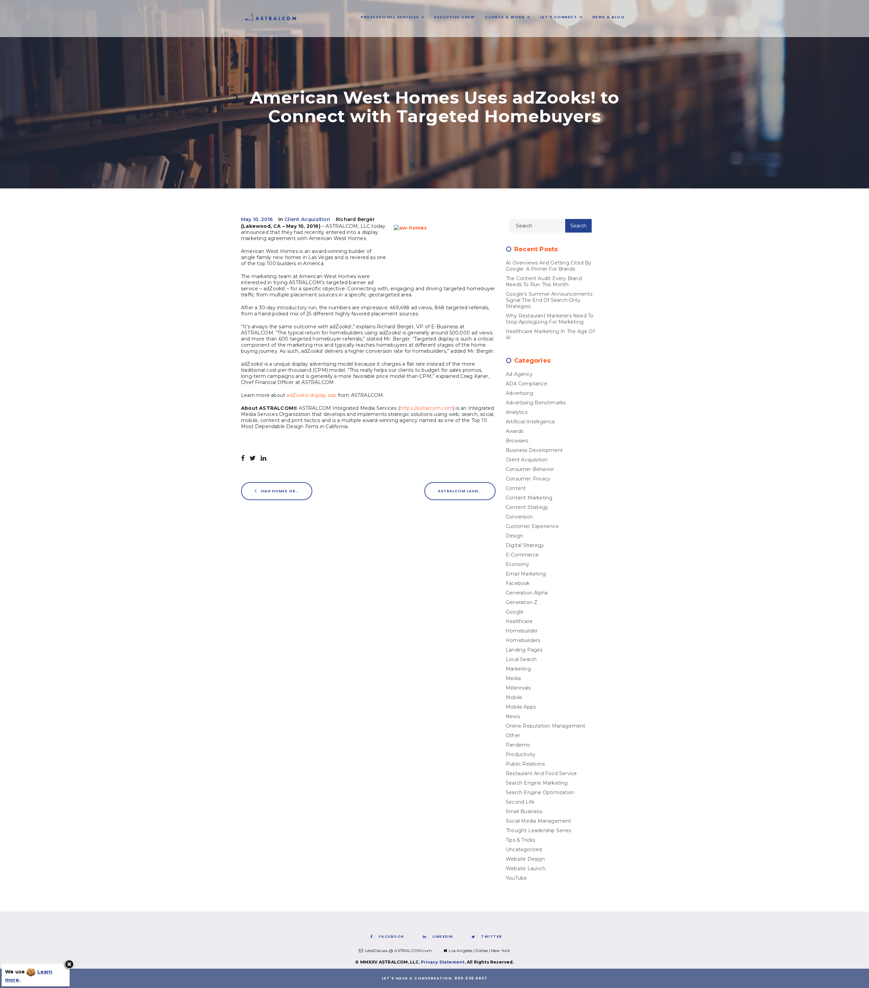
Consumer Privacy (528, 479)
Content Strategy (527, 507)
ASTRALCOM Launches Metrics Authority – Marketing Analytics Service (467, 491)
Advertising (519, 393)
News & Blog (608, 17)
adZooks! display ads (311, 395)
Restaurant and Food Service (541, 773)
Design (514, 536)
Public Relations (525, 764)
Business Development (534, 450)
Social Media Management (538, 821)
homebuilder (522, 631)
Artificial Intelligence (530, 422)
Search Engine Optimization (540, 792)
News (513, 716)
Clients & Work (505, 17)
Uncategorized (524, 849)
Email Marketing (526, 574)
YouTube (516, 878)
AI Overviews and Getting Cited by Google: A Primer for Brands (549, 266)
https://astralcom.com (426, 408)
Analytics (517, 412)
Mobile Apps (521, 707)
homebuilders (523, 640)
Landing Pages (524, 650)
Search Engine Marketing (537, 783)
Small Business (524, 811)
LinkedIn (442, 936)
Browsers (517, 441)
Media (513, 678)
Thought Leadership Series (538, 830)
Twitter (491, 936)
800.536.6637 (471, 978)
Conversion (519, 517)
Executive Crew (454, 17)
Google (514, 612)
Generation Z (521, 602)
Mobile (514, 697)
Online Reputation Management (546, 726)
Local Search (521, 659)
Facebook (518, 583)
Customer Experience (532, 526)
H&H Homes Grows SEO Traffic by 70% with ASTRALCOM (286, 491)
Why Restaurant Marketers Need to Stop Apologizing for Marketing (549, 319)
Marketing (518, 669)
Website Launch (526, 868)
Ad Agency (519, 374)
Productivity (520, 754)
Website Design (525, 859)
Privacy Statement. (443, 962)
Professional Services (391, 17)
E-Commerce (522, 555)
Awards (514, 431)
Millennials (518, 688)
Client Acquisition (307, 219)
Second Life (520, 802)
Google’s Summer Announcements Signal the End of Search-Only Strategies (549, 300)
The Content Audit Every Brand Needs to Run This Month (544, 281)
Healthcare (519, 621)
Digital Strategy (525, 545)
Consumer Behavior (530, 469)
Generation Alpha (527, 593)
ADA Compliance (526, 384)
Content (516, 488)
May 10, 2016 (257, 219)
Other (513, 735)
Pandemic (518, 745)
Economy (517, 564)
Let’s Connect (559, 17)
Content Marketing (529, 498)
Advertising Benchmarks (536, 403)
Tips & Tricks (520, 840)
